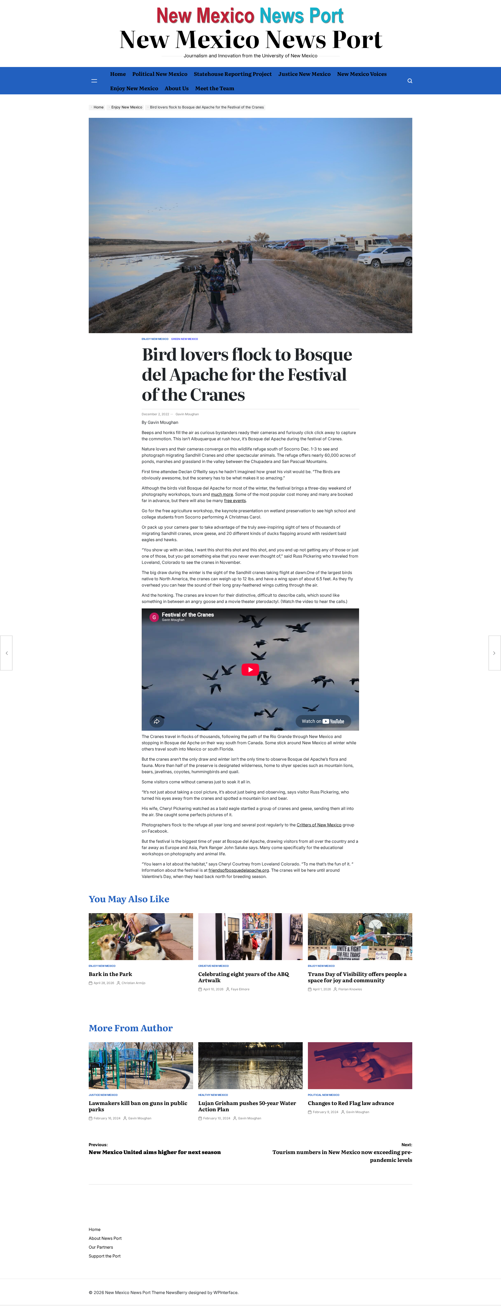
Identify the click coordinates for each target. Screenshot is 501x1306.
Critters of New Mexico (319, 824)
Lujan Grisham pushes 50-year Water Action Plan (247, 1106)
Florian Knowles (350, 989)
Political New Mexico (159, 73)
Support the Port (105, 1256)
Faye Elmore (240, 989)
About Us (177, 88)
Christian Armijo (133, 983)
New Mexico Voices (362, 73)
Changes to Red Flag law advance (351, 1103)
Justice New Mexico (304, 73)
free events (235, 500)
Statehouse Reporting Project (233, 73)
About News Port (105, 1238)
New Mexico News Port (251, 38)
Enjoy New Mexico (134, 88)
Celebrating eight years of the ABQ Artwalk (243, 977)
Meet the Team (214, 88)
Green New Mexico (184, 338)
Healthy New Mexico (213, 1094)
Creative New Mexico (213, 965)
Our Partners (101, 1247)
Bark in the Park (110, 974)
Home (118, 73)
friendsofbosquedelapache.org (238, 870)
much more (222, 494)
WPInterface (225, 1292)
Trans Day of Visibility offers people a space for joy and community (357, 977)
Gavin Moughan (187, 414)
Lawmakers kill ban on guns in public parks (138, 1106)
